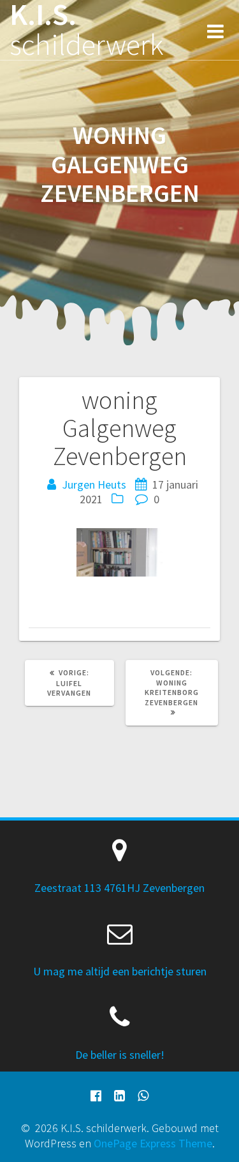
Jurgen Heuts (94, 484)
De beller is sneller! (119, 1054)
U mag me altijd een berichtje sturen (119, 971)
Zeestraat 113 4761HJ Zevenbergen (119, 887)
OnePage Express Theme (153, 1143)
